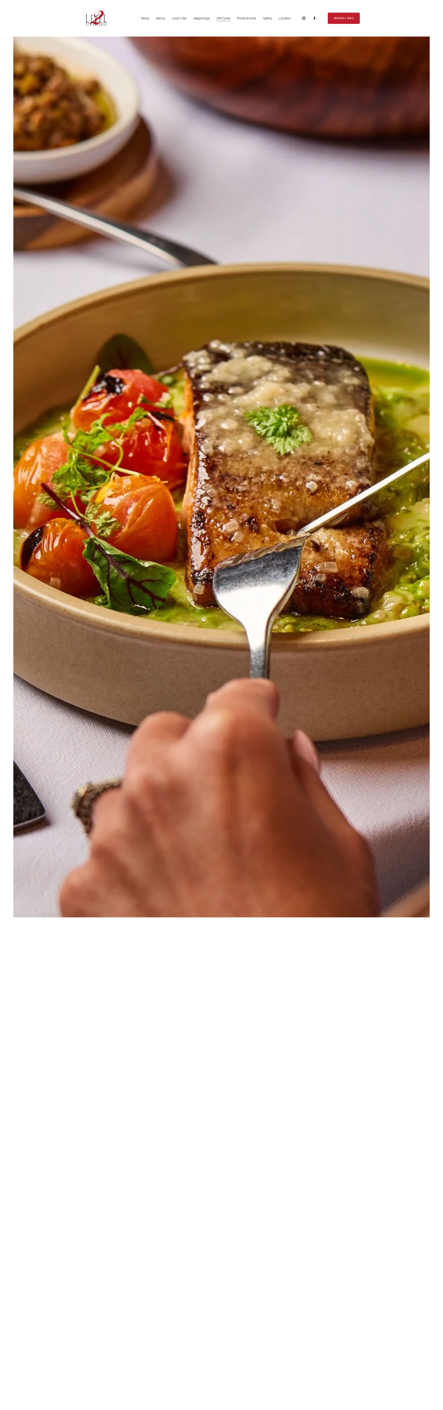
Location (285, 18)
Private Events (246, 18)
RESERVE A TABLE (344, 18)
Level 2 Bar (179, 18)
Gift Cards (223, 18)
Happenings (201, 18)
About (145, 18)
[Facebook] (315, 18)
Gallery (267, 18)
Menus (160, 18)
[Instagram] (304, 18)
